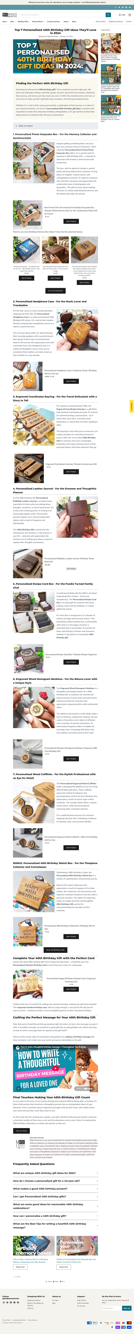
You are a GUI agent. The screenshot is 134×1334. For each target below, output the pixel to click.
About (66, 22)
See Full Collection (55, 291)
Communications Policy (19, 1320)
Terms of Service (32, 1320)
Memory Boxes (37, 22)
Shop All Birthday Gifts (55, 950)
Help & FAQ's (101, 22)
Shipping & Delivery (116, 22)
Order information (83, 1303)
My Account (81, 1306)
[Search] (108, 15)
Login (123, 15)
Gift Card (30, 1308)
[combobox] (63, 15)
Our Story (55, 1300)
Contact (129, 22)
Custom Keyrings (53, 22)
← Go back (17, 1277)
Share (56, 1281)
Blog (74, 22)
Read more (20, 1267)
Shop (4, 22)
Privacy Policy (6, 1320)
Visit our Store (21, 1131)
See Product (71, 221)
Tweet (49, 1281)
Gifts (12, 22)
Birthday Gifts (23, 22)
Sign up (127, 1308)
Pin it (63, 1281)
